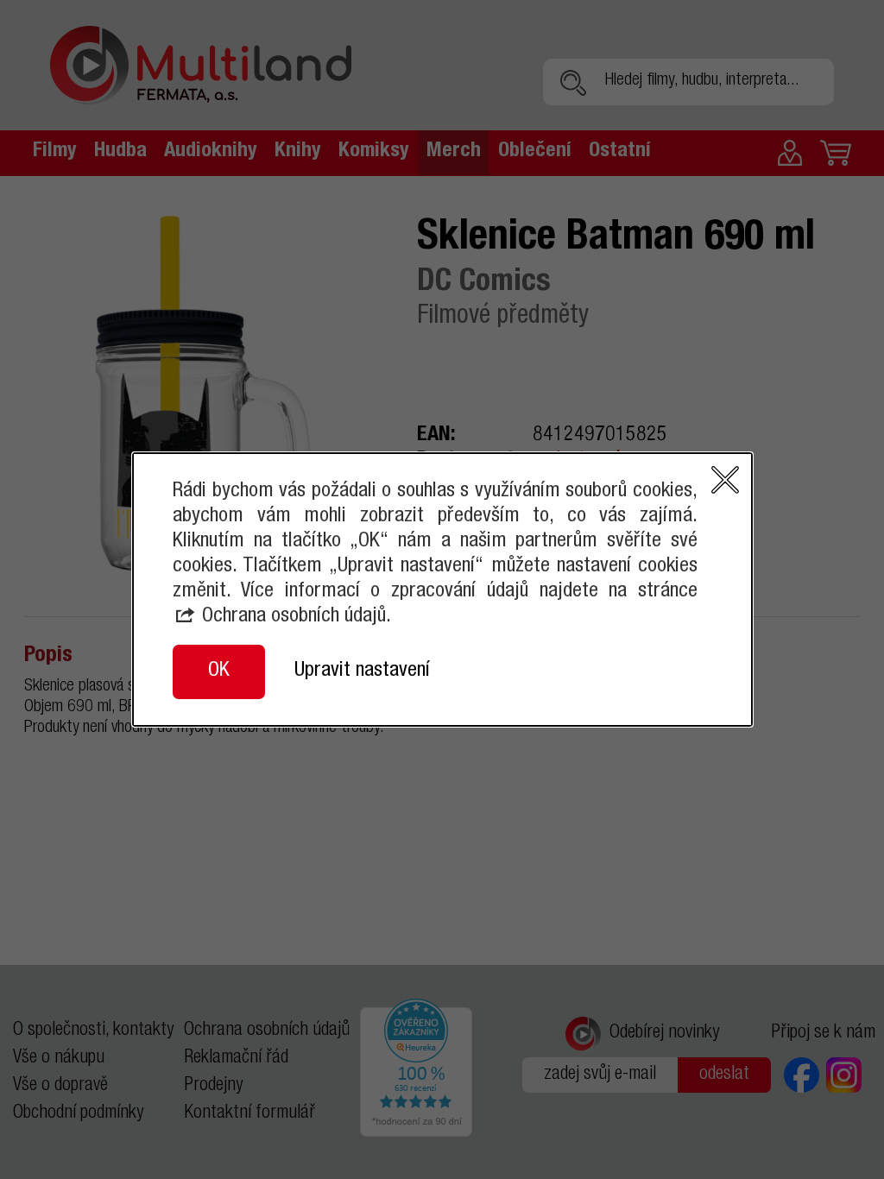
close (725, 480)
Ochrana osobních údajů (294, 617)
